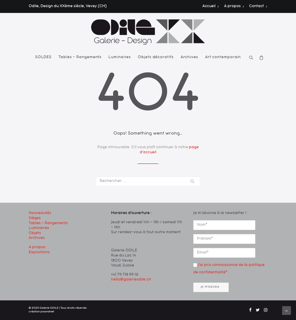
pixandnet (47, 312)
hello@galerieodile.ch (131, 280)
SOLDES (43, 57)
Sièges (35, 218)
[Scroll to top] (286, 310)
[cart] (260, 57)
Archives (189, 57)
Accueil (209, 6)
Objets (35, 233)
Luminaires (119, 57)
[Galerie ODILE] (148, 32)
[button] (252, 57)
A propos (232, 6)
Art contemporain (223, 57)
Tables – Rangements (80, 57)
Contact (256, 6)
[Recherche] (148, 181)
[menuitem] (211, 6)
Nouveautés (40, 213)
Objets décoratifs (155, 57)
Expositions (39, 252)
